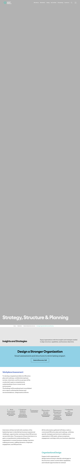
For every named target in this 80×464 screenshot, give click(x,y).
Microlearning (60, 2)
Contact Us (66, 2)
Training (47, 2)
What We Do (42, 2)
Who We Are (36, 2)
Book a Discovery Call (40, 360)
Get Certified (53, 2)
